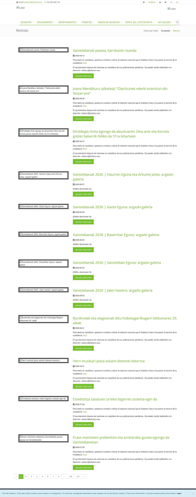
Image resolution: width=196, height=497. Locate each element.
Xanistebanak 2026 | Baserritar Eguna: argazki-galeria (116, 234)
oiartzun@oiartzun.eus (33, 2)
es (177, 2)
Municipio (26, 22)
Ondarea (152, 2)
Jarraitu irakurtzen (83, 75)
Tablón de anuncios (109, 22)
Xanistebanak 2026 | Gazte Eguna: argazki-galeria (112, 207)
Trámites (87, 22)
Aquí (85, 62)
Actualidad (164, 22)
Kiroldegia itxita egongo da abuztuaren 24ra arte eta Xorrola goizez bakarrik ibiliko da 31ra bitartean (121, 133)
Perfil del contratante (138, 22)
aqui (179, 493)
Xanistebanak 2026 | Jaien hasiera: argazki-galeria (112, 290)
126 (70, 476)
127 (77, 476)
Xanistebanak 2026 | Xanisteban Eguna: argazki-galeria (117, 262)
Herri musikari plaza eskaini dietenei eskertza (109, 361)
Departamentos (67, 22)
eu (171, 2)
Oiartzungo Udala (151, 30)
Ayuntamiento (45, 22)
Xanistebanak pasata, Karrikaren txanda (104, 50)
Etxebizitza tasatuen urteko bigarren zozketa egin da (115, 399)
